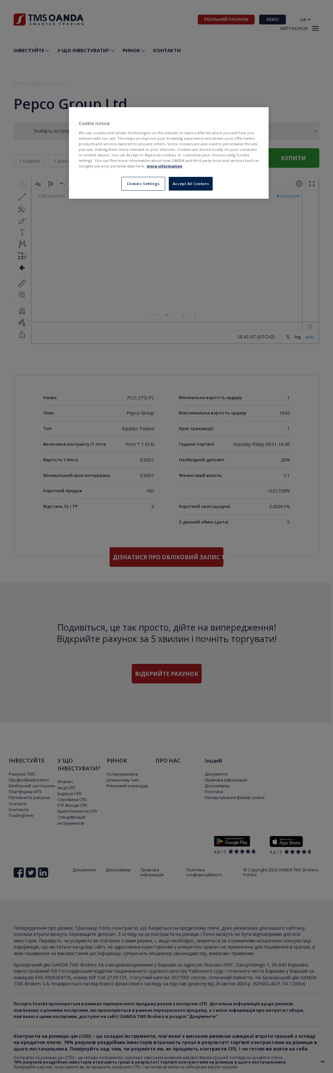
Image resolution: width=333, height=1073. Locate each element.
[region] (169, 153)
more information (164, 166)
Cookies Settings (143, 183)
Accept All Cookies (191, 183)
